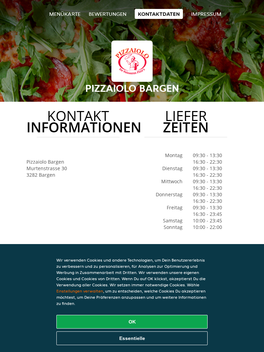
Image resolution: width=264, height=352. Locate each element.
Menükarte (64, 14)
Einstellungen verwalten (79, 291)
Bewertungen (107, 14)
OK (132, 321)
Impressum (206, 14)
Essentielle (132, 338)
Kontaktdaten (159, 14)
